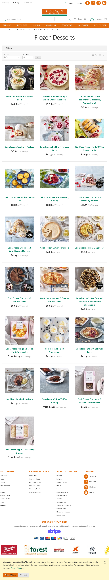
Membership (4, 489)
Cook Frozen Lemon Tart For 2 (54, 248)
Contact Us (28, 2)
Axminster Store (35, 482)
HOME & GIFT (100, 25)
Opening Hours (34, 479)
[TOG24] (82, 550)
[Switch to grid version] (93, 55)
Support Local (5, 495)
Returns (59, 479)
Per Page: (25, 54)
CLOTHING (51, 25)
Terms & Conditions (63, 505)
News (2, 479)
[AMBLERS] (98, 550)
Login (71, 3)
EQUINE (36, 25)
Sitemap (3, 505)
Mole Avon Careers (63, 512)
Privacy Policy (61, 508)
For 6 (22, 348)
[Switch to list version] (100, 55)
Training (59, 489)
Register (80, 3)
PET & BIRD (22, 25)
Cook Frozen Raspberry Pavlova (19, 147)
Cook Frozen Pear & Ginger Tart (89, 248)
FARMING (7, 25)
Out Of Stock (54, 102)
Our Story (5, 2)
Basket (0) (101, 19)
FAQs (2, 502)
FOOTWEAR (67, 25)
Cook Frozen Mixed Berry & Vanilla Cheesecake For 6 (54, 98)
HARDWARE (83, 25)
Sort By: (6, 54)
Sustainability (5, 498)
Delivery (16, 2)
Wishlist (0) (80, 19)
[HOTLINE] (48, 550)
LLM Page (59, 485)
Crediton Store (34, 485)
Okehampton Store (36, 489)
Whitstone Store (35, 492)
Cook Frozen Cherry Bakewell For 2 (89, 350)
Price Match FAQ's (62, 492)
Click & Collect (61, 482)
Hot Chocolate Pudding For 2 (19, 399)
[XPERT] (65, 550)
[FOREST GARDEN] (25, 550)
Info (19, 107)
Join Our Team (5, 485)
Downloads (60, 515)
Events (2, 482)
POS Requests (61, 495)
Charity (2, 492)
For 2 (15, 348)
